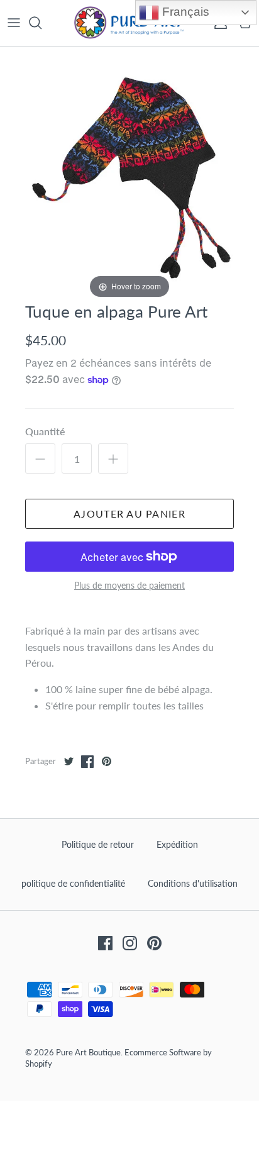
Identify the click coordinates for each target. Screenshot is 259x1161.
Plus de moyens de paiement (129, 585)
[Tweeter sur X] (68, 761)
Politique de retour (98, 844)
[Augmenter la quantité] (113, 458)
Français (184, 11)
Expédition (177, 844)
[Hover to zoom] (129, 173)
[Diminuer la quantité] (40, 458)
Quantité (45, 431)
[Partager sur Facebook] (87, 761)
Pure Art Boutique (88, 1052)
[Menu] (14, 22)
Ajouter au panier (129, 513)
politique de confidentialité (73, 883)
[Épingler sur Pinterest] (106, 761)
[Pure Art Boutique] (129, 23)
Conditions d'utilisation (193, 883)
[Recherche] (41, 22)
